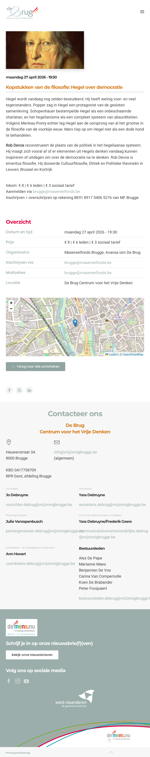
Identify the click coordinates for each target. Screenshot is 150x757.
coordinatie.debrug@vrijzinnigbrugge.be (40, 563)
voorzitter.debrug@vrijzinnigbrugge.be (39, 504)
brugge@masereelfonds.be (56, 191)
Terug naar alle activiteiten (38, 366)
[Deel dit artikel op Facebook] (9, 390)
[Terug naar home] (22, 11)
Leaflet (113, 354)
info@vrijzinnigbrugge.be (75, 452)
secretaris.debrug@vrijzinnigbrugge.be (112, 504)
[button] (142, 11)
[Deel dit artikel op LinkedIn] (29, 390)
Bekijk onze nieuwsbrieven (32, 655)
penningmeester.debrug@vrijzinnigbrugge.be (45, 531)
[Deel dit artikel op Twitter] (19, 390)
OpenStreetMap (133, 354)
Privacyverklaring (18, 752)
